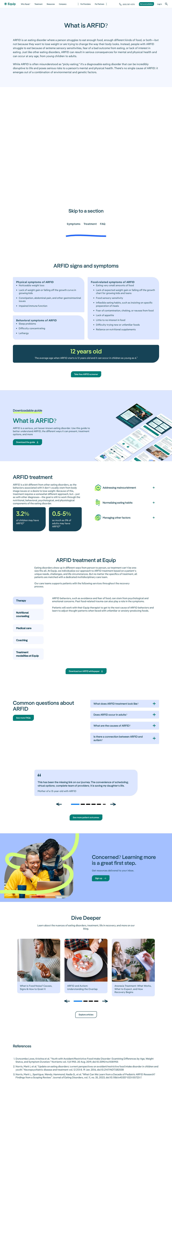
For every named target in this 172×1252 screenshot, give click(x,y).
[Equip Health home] (10, 4)
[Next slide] (113, 804)
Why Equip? (25, 4)
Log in (159, 4)
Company (63, 4)
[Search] (166, 4)
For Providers (85, 4)
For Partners (99, 4)
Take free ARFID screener (86, 374)
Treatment (38, 4)
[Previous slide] (59, 804)
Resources (51, 4)
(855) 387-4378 (129, 4)
